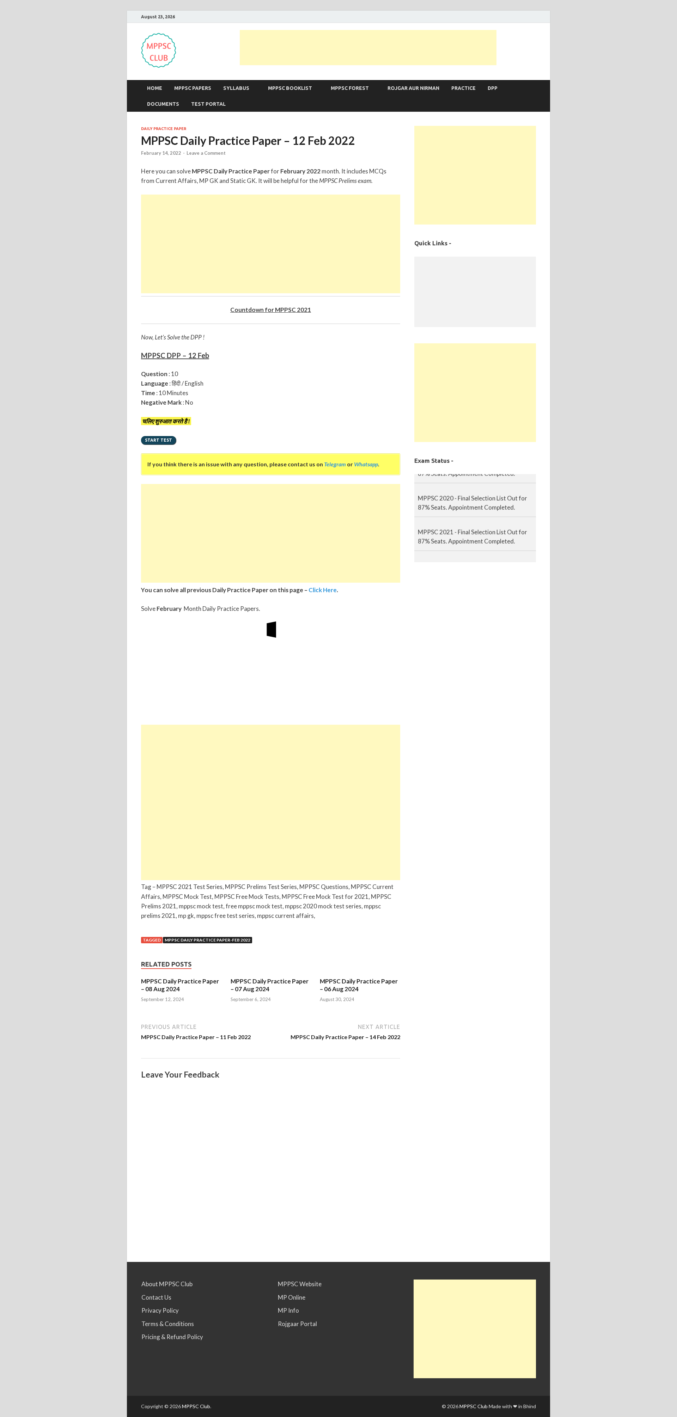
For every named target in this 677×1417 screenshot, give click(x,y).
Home (154, 88)
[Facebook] (525, 16)
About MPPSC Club (167, 1284)
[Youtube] (516, 16)
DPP (493, 88)
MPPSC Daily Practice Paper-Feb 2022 (207, 940)
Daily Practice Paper (163, 129)
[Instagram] (498, 16)
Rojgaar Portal (297, 1323)
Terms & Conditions (167, 1323)
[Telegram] (507, 16)
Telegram (335, 464)
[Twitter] (534, 16)
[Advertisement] (368, 47)
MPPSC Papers (192, 88)
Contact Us (156, 1297)
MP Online (291, 1297)
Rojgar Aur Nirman (413, 88)
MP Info (288, 1310)
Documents (163, 104)
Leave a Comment (206, 153)
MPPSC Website (300, 1284)
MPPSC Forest (350, 88)
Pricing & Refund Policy (172, 1337)
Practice (463, 88)
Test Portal (208, 104)
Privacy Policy (160, 1310)
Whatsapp (366, 464)
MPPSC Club (196, 1406)
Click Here (323, 590)
